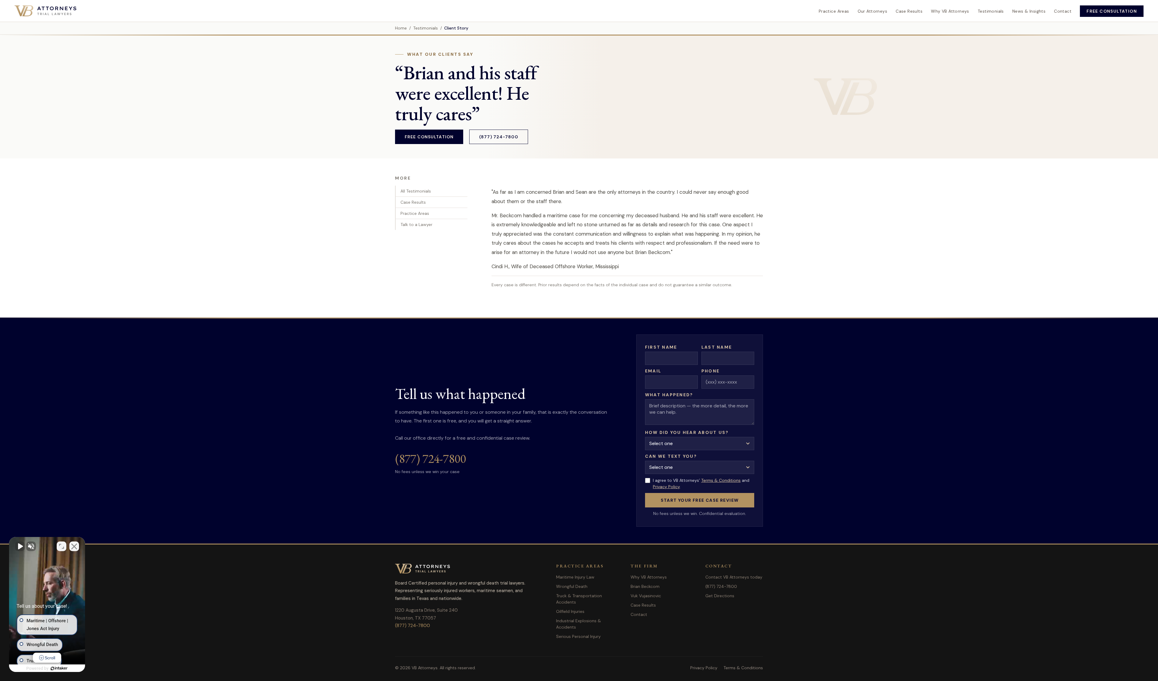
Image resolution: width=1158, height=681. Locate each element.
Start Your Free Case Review (700, 500)
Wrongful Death (571, 586)
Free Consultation (1112, 11)
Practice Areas (834, 11)
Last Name (716, 347)
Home (401, 28)
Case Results (909, 11)
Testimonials (991, 11)
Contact (1062, 11)
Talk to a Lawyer (416, 224)
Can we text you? (671, 456)
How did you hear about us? (687, 432)
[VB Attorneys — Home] (45, 10)
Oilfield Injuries (570, 611)
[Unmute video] (20, 546)
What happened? (669, 394)
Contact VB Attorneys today (733, 577)
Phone (710, 371)
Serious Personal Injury (578, 636)
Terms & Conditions (721, 480)
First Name (661, 347)
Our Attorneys (872, 11)
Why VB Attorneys (950, 11)
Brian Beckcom (645, 586)
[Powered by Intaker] (59, 668)
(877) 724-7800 (498, 137)
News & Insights (1029, 11)
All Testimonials (415, 191)
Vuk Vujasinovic (646, 595)
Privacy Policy (666, 486)
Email (653, 371)
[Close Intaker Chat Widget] (74, 546)
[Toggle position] (61, 546)
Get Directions (719, 595)
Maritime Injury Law (575, 577)
